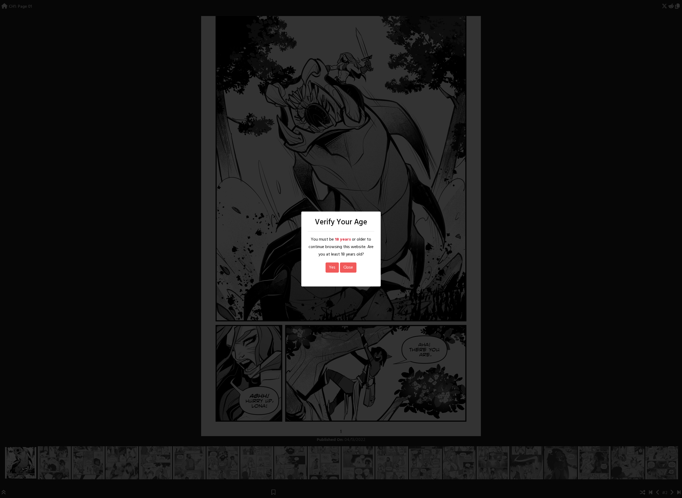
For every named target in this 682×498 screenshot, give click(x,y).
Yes (332, 267)
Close (348, 267)
